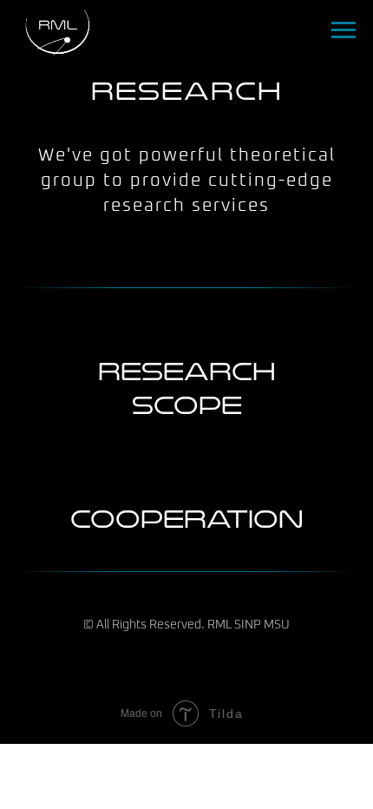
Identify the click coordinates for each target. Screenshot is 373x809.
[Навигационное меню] (343, 30)
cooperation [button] (187, 519)
